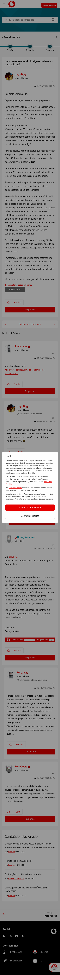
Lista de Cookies (15, 488)
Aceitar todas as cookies (30, 507)
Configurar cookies (30, 515)
